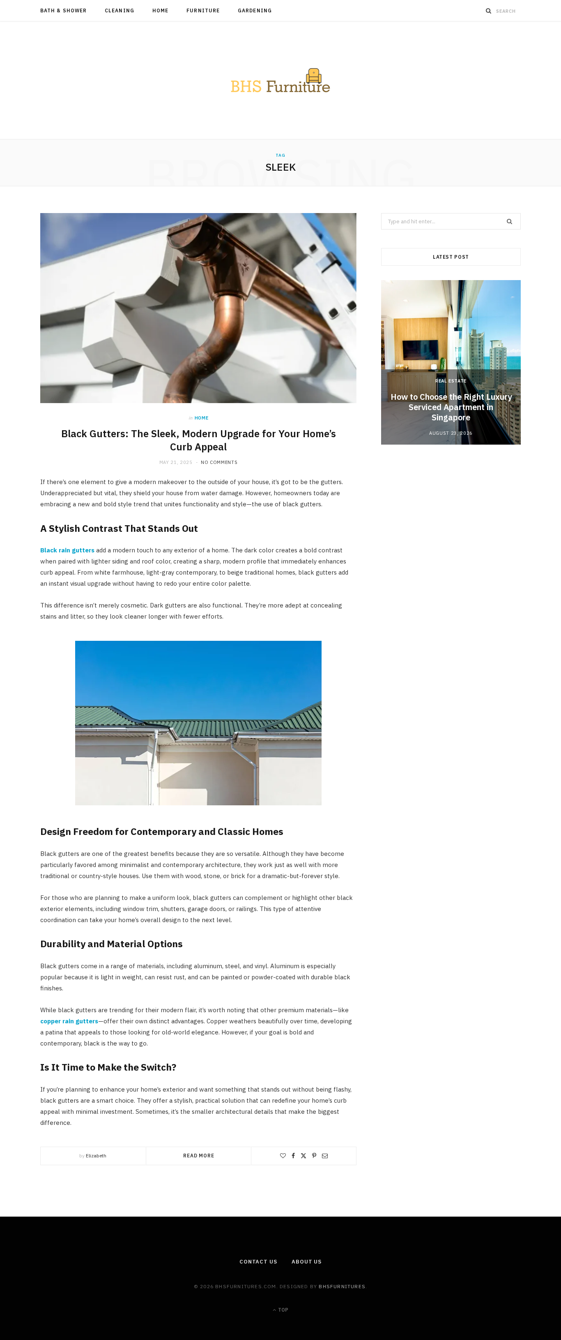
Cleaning (119, 10)
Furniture (203, 10)
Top (282, 1310)
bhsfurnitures (342, 1286)
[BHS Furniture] (280, 80)
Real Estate (451, 381)
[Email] (325, 1156)
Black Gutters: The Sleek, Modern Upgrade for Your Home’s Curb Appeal (198, 440)
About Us (307, 1261)
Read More (198, 1155)
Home (160, 10)
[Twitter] (303, 1156)
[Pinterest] (314, 1156)
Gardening (255, 10)
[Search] (489, 11)
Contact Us (258, 1261)
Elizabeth (96, 1155)
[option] (451, 362)
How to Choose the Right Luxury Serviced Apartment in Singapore (451, 407)
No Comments (219, 462)
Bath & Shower (63, 10)
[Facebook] (293, 1156)
